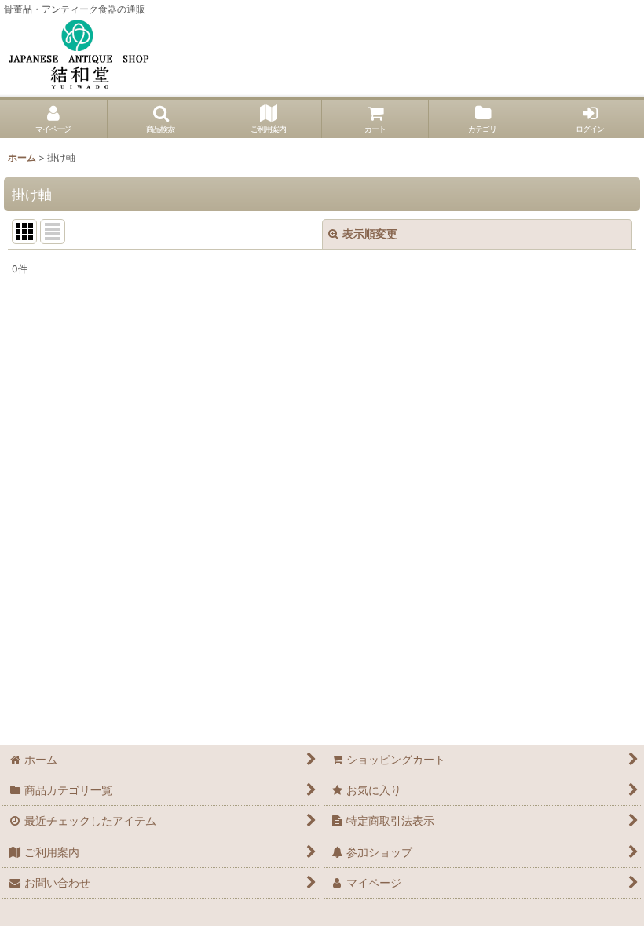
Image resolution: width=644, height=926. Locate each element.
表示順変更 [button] (369, 233)
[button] (161, 119)
